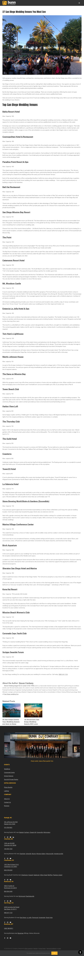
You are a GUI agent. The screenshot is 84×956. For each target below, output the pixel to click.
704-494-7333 (8, 849)
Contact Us (7, 802)
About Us (7, 799)
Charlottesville (30, 896)
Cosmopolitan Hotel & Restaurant (17, 137)
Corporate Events (9, 772)
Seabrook (36, 875)
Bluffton (50, 875)
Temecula (35, 917)
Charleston (24, 875)
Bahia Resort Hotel (11, 111)
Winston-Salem (41, 853)
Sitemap (35, 948)
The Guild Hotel (9, 439)
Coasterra (6, 454)
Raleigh (21, 832)
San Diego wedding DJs (11, 694)
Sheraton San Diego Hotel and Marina (19, 568)
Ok (54, 953)
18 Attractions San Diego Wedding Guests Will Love (31, 722)
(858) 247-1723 (63, 674)
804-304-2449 (8, 891)
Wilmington (46, 832)
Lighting (6, 791)
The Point (6, 237)
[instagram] (7, 837)
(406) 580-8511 (8, 928)
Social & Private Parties (11, 779)
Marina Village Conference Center (18, 524)
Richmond (22, 896)
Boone (34, 853)
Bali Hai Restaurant (11, 187)
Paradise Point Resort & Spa (15, 162)
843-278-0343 (8, 870)
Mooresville (49, 853)
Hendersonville (58, 853)
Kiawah (30, 875)
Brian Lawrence (29, 948)
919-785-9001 (8, 827)
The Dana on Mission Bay (14, 374)
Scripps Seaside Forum (13, 652)
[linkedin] (13, 837)
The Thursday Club (11, 421)
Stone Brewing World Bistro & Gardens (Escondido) (25, 501)
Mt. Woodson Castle (11, 283)
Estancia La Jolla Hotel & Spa (15, 308)
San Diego (23, 917)
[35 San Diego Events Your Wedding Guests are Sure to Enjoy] (11, 704)
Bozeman (20, 933)
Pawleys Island (57, 875)
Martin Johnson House (12, 357)
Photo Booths (8, 787)
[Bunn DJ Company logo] (9, 1)
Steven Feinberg (26, 683)
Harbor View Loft (10, 406)
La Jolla (29, 917)
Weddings (7, 769)
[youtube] (10, 837)
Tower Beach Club (10, 389)
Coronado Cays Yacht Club (14, 633)
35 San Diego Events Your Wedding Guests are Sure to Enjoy (11, 722)
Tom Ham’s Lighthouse (12, 334)
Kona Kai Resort (9, 589)
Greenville (40, 832)
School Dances (8, 776)
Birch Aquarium (9, 545)
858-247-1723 (8, 913)
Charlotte (22, 853)
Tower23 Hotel (9, 469)
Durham (26, 832)
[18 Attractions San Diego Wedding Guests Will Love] (33, 704)
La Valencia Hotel (10, 484)
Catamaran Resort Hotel (13, 260)
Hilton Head (43, 875)
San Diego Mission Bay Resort (16, 212)
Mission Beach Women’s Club (16, 612)
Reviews (6, 806)
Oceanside (42, 917)
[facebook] (4, 837)
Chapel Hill (33, 832)
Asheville (28, 853)
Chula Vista (49, 917)
